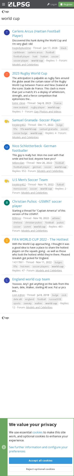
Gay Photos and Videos (47, 111)
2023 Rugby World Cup (29, 73)
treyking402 (19, 124)
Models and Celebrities (25, 64)
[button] (3, 4)
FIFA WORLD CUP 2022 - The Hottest (40, 239)
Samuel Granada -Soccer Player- (36, 120)
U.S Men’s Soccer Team (30, 180)
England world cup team (31, 279)
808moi (16, 218)
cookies (37, 432)
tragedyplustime (21, 48)
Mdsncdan (18, 162)
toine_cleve (18, 103)
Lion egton (18, 295)
